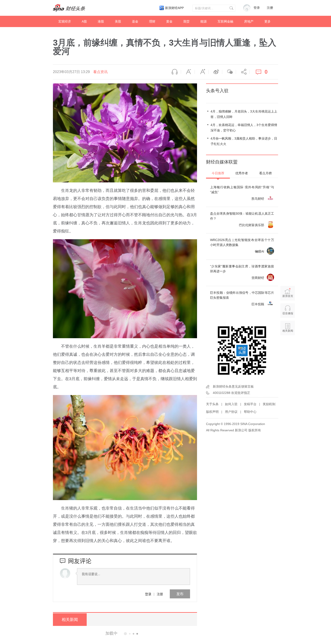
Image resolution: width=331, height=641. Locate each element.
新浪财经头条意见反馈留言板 (233, 386)
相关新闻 (70, 619)
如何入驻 (231, 404)
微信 (229, 72)
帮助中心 (250, 412)
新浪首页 (287, 296)
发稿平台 (250, 404)
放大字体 (201, 72)
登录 (148, 594)
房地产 (249, 21)
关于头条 (212, 404)
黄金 (169, 21)
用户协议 (231, 412)
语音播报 (174, 72)
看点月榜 (265, 173)
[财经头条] (69, 8)
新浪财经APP (174, 8)
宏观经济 (64, 21)
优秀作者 (241, 173)
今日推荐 (218, 173)
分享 (242, 72)
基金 (135, 21)
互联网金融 (225, 21)
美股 (118, 21)
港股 (101, 21)
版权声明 (212, 412)
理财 (152, 21)
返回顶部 (287, 348)
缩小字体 (188, 72)
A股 (84, 21)
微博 (215, 72)
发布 (180, 593)
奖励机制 (269, 404)
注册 (270, 7)
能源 (203, 21)
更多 (267, 21)
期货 (186, 21)
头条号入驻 (217, 90)
